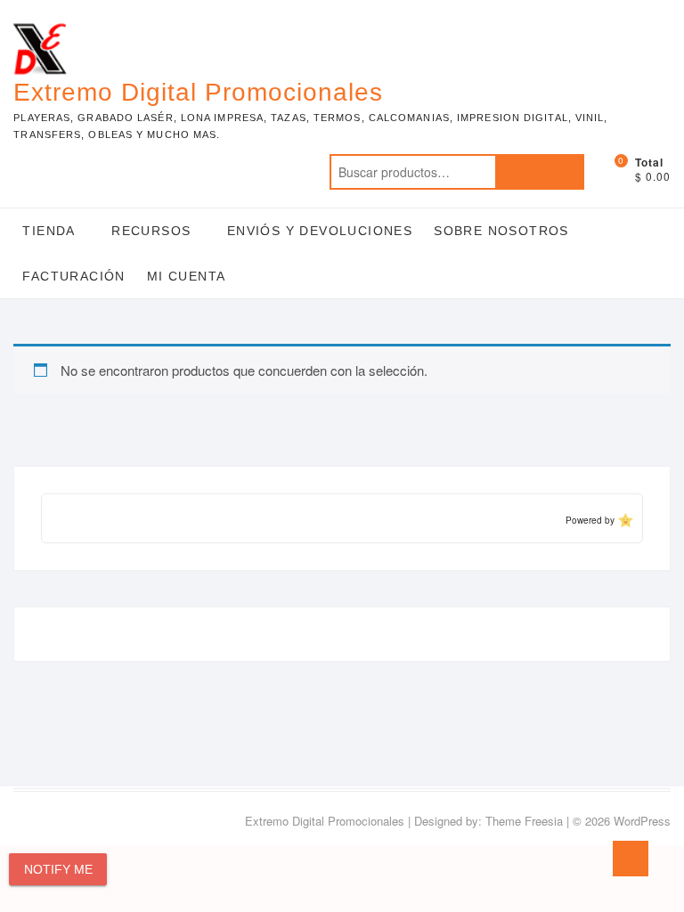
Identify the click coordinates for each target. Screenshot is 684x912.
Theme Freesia (524, 820)
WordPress (642, 820)
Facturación (73, 276)
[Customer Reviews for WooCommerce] (624, 519)
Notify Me (58, 869)
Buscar (539, 172)
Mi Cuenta (186, 276)
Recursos (151, 231)
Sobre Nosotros (501, 231)
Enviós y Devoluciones (319, 231)
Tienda (48, 231)
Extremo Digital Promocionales (198, 92)
